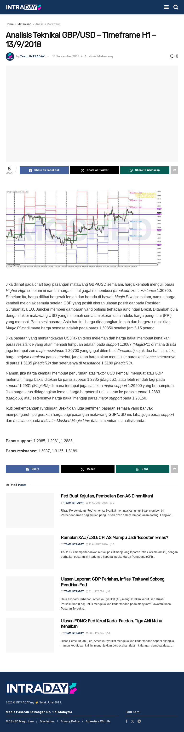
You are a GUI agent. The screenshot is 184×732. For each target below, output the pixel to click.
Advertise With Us (98, 721)
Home (10, 24)
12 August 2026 (98, 544)
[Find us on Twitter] (132, 721)
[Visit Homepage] (24, 7)
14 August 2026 (98, 503)
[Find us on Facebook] (126, 721)
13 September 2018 (65, 56)
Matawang (24, 24)
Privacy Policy (70, 721)
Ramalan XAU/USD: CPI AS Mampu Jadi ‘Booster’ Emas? (114, 537)
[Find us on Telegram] (139, 721)
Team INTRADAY (32, 56)
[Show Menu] (166, 7)
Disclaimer (47, 721)
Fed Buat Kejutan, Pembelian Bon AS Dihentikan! (107, 496)
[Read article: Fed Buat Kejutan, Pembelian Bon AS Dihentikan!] (30, 510)
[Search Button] (175, 7)
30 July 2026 (96, 633)
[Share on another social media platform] (174, 170)
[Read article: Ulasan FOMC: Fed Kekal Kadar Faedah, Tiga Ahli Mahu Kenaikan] (30, 635)
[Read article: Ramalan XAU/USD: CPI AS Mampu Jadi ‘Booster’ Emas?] (30, 552)
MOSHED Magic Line (20, 721)
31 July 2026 (96, 591)
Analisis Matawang (48, 24)
